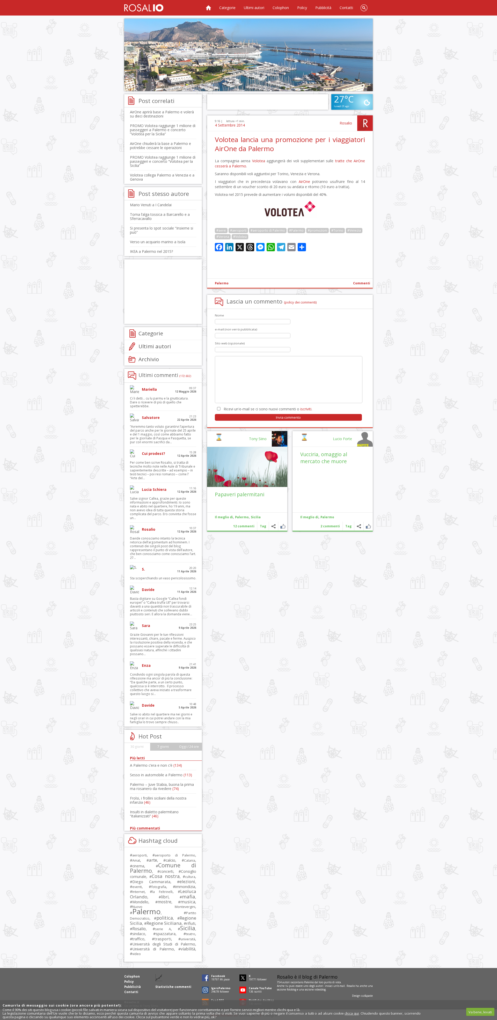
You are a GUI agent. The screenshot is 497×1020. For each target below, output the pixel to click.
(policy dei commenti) (300, 302)
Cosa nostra (165, 876)
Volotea (258, 160)
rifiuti (190, 923)
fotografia (158, 886)
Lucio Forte (342, 438)
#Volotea (240, 236)
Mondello (140, 901)
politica (164, 918)
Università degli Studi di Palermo (163, 944)
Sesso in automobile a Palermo (161, 774)
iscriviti (305, 408)
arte (153, 860)
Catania (189, 860)
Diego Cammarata (151, 881)
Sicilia (256, 517)
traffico (138, 938)
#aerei (221, 230)
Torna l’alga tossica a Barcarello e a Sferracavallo (160, 216)
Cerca (364, 8)
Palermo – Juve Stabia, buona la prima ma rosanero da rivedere (162, 786)
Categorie (227, 7)
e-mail (341, 986)
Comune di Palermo (163, 867)
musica (187, 902)
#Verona (222, 236)
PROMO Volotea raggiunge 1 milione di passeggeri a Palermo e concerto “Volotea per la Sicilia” (162, 129)
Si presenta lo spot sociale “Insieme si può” (161, 230)
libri (165, 897)
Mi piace (368, 526)
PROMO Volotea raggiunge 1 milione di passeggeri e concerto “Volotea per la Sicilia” (162, 161)
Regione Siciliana (164, 923)
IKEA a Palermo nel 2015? (151, 251)
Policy (302, 7)
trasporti (162, 938)
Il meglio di (309, 517)
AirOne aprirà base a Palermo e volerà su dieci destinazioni (162, 114)
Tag (348, 526)
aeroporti (139, 855)
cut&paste (367, 995)
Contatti (346, 7)
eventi (137, 886)
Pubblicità (323, 7)
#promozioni (317, 230)
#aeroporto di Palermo (268, 230)
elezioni (187, 881)
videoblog (320, 989)
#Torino (337, 230)
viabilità (188, 949)
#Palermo (296, 230)
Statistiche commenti (173, 987)
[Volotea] (290, 216)
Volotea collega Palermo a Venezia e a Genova (162, 177)
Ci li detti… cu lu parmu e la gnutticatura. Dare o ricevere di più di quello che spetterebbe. (159, 402)
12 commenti (243, 526)
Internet (138, 891)
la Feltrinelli (162, 892)
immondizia (185, 886)
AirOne (304, 181)
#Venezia (354, 230)
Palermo (222, 283)
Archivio (148, 359)
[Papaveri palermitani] (247, 467)
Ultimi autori (254, 7)
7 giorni (163, 746)
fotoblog (291, 989)
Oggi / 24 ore (189, 746)
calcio (170, 860)
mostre (164, 902)
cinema (138, 865)
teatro (190, 934)
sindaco (138, 933)
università (188, 939)
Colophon (281, 7)
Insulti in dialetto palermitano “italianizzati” (154, 813)
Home (208, 8)
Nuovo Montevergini (163, 906)
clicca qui (352, 1013)
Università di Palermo (153, 948)
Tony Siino (258, 438)
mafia (188, 896)
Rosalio (346, 123)
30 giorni (137, 746)
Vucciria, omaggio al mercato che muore (323, 458)
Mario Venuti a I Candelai (151, 204)
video (136, 953)
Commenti (361, 283)
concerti (166, 871)
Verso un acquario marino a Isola (157, 241)
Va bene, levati (480, 1012)
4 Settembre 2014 (230, 125)
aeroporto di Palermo (175, 855)
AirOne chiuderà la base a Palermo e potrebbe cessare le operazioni (160, 145)
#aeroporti (238, 230)
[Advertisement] (248, 55)
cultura (190, 877)
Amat (136, 860)
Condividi (358, 526)
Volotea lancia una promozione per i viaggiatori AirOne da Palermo (290, 144)
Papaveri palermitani (239, 494)
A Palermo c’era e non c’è (156, 765)
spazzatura (166, 933)
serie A (163, 929)
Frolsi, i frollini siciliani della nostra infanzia (158, 800)
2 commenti (330, 526)
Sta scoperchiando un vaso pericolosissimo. (163, 578)
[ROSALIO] (143, 8)
